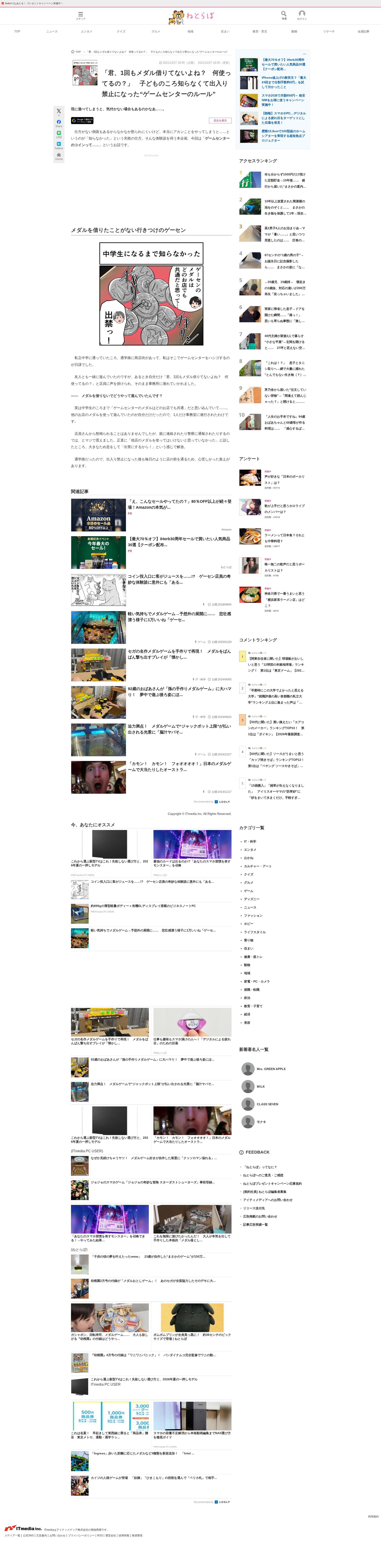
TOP (17, 31)
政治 (247, 998)
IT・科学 (250, 841)
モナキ (261, 1122)
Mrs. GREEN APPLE (271, 1069)
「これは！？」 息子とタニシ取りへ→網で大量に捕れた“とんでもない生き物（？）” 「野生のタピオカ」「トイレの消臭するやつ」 (286, 375)
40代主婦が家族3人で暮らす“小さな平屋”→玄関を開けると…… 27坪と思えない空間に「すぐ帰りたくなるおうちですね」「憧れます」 (285, 348)
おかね (248, 858)
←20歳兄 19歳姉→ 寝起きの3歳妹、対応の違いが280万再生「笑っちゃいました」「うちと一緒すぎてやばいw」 (285, 294)
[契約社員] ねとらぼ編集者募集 (262, 1191)
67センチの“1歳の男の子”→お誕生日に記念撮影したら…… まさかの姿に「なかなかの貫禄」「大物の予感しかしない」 (285, 267)
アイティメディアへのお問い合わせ (266, 1200)
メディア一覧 (12, 1535)
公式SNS (28, 1535)
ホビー (248, 923)
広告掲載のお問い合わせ (258, 1216)
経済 (247, 1014)
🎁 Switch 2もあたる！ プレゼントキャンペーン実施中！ (32, 3)
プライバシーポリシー (81, 1535)
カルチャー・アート (258, 866)
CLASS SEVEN (267, 1104)
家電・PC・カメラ (257, 981)
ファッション (253, 915)
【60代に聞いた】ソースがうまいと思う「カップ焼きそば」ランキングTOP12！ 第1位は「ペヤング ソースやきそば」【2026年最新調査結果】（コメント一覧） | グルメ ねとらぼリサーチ (277, 766)
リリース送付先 (252, 1208)
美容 (247, 1022)
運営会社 (111, 1535)
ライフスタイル (255, 932)
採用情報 (124, 1535)
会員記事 (363, 31)
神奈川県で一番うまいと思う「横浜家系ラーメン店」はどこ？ (285, 599)
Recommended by (204, 801)
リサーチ (329, 31)
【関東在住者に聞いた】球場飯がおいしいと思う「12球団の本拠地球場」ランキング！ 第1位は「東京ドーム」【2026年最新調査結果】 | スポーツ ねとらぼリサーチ (276, 670)
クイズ (121, 31)
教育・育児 (260, 31)
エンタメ (86, 31)
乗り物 (248, 940)
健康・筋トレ (253, 957)
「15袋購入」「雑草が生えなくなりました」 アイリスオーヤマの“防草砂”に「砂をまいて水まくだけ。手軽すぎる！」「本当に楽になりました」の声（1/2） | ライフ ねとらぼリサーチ (276, 797)
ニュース (52, 31)
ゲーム (248, 891)
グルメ (155, 31)
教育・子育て (253, 1006)
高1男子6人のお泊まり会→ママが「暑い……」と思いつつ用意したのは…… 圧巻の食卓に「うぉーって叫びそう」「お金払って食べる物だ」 (285, 240)
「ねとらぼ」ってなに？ (258, 1167)
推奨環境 (137, 1535)
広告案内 (42, 1535)
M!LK (261, 1086)
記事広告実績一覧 (253, 1224)
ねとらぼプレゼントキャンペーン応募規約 (270, 1183)
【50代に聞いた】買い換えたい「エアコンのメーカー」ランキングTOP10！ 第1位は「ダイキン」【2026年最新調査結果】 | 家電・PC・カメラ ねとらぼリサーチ (276, 734)
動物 (294, 31)
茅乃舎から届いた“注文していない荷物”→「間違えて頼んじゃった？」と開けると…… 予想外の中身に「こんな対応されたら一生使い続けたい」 (285, 401)
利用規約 (373, 1516)
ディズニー (252, 899)
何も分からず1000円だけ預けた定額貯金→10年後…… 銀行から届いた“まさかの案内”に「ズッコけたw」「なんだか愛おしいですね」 (285, 186)
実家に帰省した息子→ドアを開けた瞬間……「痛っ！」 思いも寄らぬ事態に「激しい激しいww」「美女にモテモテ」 (285, 321)
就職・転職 (252, 989)
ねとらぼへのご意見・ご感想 (261, 1175)
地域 (190, 31)
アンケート (249, 458)
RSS (100, 1535)
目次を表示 (220, 120)
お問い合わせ (58, 1535)
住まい (225, 31)
